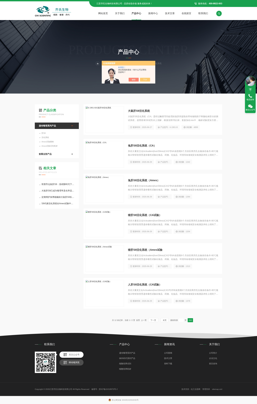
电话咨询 (250, 99)
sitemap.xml (217, 389)
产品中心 (136, 13)
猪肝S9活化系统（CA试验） (145, 215)
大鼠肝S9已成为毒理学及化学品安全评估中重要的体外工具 (58, 191)
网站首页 (103, 13)
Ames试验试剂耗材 (49, 146)
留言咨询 (213, 363)
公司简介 (213, 353)
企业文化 (213, 358)
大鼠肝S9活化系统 (139, 110)
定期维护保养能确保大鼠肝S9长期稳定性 (58, 197)
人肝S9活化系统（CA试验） (145, 284)
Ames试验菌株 (47, 142)
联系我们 (203, 13)
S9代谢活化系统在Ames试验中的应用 (58, 203)
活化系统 (45, 137)
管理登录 (206, 389)
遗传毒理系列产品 (47, 126)
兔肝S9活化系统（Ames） (144, 180)
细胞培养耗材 (125, 369)
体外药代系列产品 (127, 358)
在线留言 (186, 13)
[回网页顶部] (250, 89)
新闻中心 (153, 13)
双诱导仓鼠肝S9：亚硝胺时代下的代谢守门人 (58, 184)
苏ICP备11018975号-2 (108, 389)
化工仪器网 (195, 389)
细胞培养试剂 (125, 363)
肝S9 (43, 133)
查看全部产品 (45, 154)
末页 (165, 320)
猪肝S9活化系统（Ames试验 (145, 249)
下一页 (153, 320)
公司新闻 (168, 353)
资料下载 (168, 363)
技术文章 (170, 13)
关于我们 (120, 13)
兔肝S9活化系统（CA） (142, 145)
